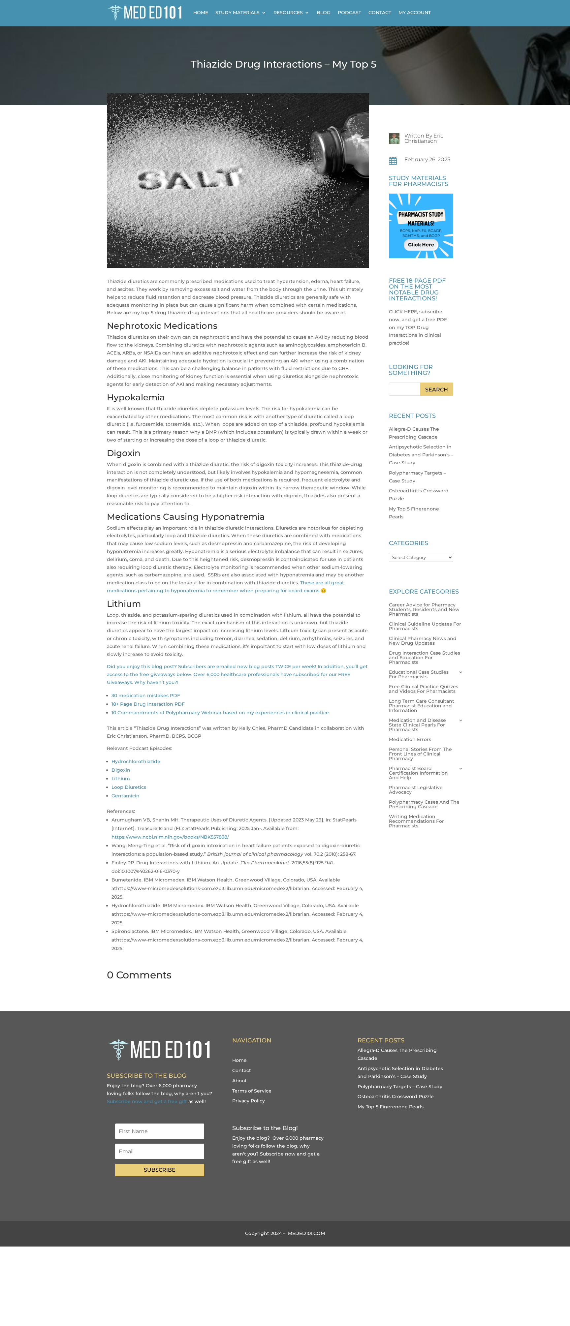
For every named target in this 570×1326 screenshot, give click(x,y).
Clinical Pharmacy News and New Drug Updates (423, 641)
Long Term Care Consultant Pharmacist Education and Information (421, 706)
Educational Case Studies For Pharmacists (419, 675)
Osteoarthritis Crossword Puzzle (396, 1096)
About (239, 1081)
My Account (414, 12)
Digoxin (120, 770)
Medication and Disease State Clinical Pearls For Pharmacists (417, 725)
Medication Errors (410, 739)
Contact (379, 12)
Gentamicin (125, 796)
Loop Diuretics (128, 787)
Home (200, 12)
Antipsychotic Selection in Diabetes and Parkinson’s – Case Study (421, 455)
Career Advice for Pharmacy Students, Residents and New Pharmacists (424, 609)
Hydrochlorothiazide (135, 761)
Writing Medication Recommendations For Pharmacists (416, 821)
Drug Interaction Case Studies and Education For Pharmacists (424, 658)
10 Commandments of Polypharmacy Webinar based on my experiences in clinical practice (220, 713)
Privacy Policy (248, 1101)
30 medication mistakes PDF (145, 695)
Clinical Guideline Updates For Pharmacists (425, 627)
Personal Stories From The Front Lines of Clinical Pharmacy (420, 754)
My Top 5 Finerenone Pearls (391, 1107)
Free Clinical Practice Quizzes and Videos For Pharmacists (423, 689)
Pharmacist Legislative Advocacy (416, 790)
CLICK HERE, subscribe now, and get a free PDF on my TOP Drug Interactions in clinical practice (418, 327)
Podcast (349, 12)
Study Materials (237, 12)
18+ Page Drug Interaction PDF (148, 704)
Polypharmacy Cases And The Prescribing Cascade (424, 805)
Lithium (120, 779)
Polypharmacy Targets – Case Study (400, 1087)
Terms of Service (251, 1091)
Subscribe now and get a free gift (147, 1101)
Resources (288, 12)
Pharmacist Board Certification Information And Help (418, 773)
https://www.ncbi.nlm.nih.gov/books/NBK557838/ (170, 837)
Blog (324, 12)
